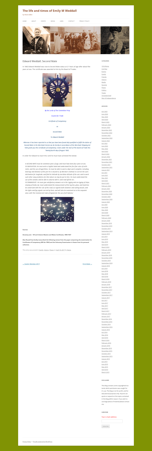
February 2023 (106, 125)
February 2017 (106, 314)
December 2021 (107, 159)
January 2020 (106, 221)
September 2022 (107, 138)
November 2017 (107, 290)
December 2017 (107, 287)
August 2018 (106, 266)
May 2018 (105, 274)
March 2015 (105, 372)
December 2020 (107, 191)
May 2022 (105, 149)
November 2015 (107, 351)
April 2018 (105, 276)
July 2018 (104, 269)
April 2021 (105, 181)
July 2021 (104, 173)
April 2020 (105, 213)
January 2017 (106, 316)
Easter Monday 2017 (31, 264)
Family (41, 250)
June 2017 (105, 303)
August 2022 (106, 141)
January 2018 (106, 284)
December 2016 (107, 319)
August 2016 (106, 330)
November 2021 (107, 162)
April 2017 (105, 308)
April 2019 (105, 245)
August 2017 (106, 298)
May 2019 (105, 242)
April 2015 (105, 370)
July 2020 (104, 205)
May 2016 (105, 335)
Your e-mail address (109, 417)
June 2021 (105, 175)
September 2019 (107, 231)
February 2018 (106, 282)
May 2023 (105, 117)
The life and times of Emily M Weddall (50, 11)
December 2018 (107, 255)
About (33, 21)
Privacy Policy (84, 21)
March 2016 (105, 340)
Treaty (104, 93)
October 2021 (106, 165)
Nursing (104, 85)
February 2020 (106, 218)
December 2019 (107, 223)
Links (61, 21)
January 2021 (106, 189)
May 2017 (105, 306)
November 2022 (107, 133)
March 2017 (105, 311)
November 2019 (107, 226)
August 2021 (106, 170)
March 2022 (105, 154)
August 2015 (106, 359)
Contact (71, 21)
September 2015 (107, 356)
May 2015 (105, 367)
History (46, 250)
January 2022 (106, 157)
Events (43, 21)
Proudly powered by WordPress (42, 442)
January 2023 (106, 127)
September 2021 (107, 167)
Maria (69, 250)
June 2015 (105, 364)
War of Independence (109, 98)
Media (53, 21)
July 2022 (104, 143)
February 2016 (106, 343)
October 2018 (106, 261)
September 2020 (107, 199)
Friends (104, 77)
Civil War (104, 69)
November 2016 (107, 322)
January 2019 (106, 253)
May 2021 (105, 178)
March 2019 (105, 247)
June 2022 (105, 146)
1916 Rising (105, 66)
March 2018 (105, 279)
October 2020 (106, 197)
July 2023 (104, 112)
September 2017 (107, 295)
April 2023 (105, 120)
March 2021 (105, 183)
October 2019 (106, 229)
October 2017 (106, 292)
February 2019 (106, 250)
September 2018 (107, 263)
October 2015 (106, 354)
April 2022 (105, 151)
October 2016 (106, 324)
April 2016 (105, 338)
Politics (104, 90)
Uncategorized (106, 96)
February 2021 (106, 186)
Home (25, 21)
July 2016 (104, 332)
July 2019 (104, 237)
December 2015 (107, 348)
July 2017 (104, 300)
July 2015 (104, 362)
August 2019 (106, 234)
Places (52, 250)
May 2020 (105, 210)
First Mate (87, 264)
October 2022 (106, 135)
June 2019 (105, 239)
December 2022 (107, 130)
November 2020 (107, 194)
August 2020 (106, 202)
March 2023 (105, 122)
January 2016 (106, 346)
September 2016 (107, 327)
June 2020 (105, 207)
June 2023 (105, 114)
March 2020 (105, 215)
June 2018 (105, 271)
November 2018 (107, 258)
